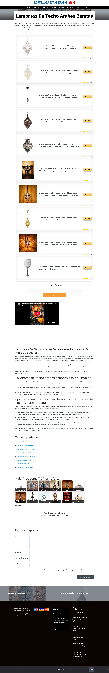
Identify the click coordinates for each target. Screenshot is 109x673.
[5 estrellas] (44, 515)
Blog (86, 7)
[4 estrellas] (43, 515)
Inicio (22, 7)
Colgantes (45, 7)
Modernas (70, 7)
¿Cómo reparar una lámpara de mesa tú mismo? (78, 637)
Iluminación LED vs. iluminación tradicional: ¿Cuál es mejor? (79, 654)
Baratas (36, 7)
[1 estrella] (41, 515)
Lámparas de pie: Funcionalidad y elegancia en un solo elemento (80, 646)
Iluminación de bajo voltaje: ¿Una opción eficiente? (78, 628)
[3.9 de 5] (88, 58)
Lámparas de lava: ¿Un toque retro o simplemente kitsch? (79, 620)
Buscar (54, 295)
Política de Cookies (59, 614)
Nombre (18, 552)
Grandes (53, 7)
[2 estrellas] (42, 515)
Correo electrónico (22, 558)
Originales (79, 7)
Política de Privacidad (59, 618)
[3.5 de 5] (88, 156)
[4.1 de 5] (88, 254)
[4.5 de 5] (87, 279)
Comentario (19, 537)
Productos (23, 20)
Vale (91, 670)
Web (16, 564)
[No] (107, 669)
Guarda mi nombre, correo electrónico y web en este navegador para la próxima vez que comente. (48, 570)
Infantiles (61, 7)
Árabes (29, 7)
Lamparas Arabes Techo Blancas (74, 593)
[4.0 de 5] (88, 82)
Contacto (55, 629)
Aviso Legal (56, 609)
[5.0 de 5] (88, 107)
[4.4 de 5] (88, 131)
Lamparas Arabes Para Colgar (18, 593)
